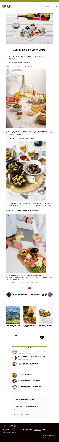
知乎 (57, 1)
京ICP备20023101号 (52, 439)
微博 (52, 1)
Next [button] (51, 304)
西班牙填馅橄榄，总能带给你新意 (45, 325)
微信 (50, 1)
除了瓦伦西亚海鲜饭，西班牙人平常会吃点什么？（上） (29, 325)
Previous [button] (49, 304)
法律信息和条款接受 (6, 432)
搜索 (42, 337)
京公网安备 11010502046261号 (50, 437)
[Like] (29, 288)
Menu (56, 6)
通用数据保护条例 (15, 432)
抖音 (54, 1)
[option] (13, 317)
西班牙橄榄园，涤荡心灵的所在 (13, 325)
